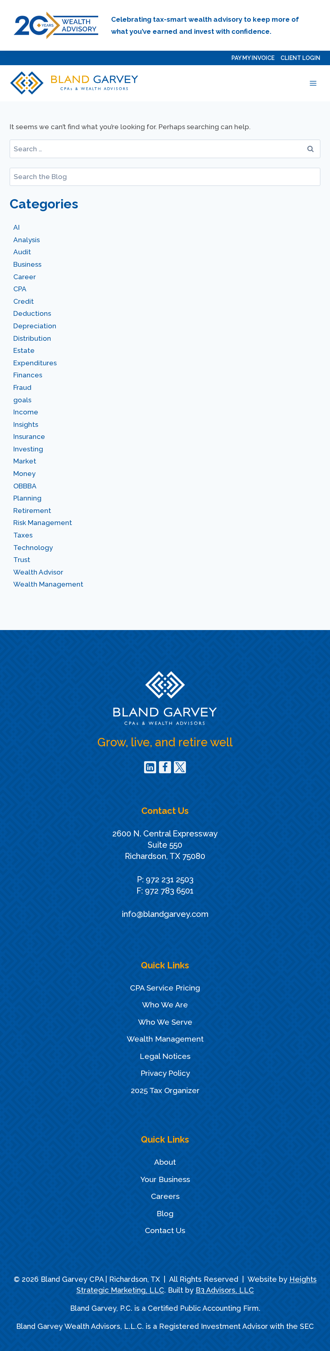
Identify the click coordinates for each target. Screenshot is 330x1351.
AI (16, 227)
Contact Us (165, 1230)
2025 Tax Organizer (165, 1090)
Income (25, 412)
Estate (24, 350)
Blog (165, 1213)
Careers (165, 1196)
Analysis (26, 240)
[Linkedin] (150, 767)
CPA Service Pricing (165, 987)
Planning (27, 498)
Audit (22, 252)
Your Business (165, 1179)
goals (22, 400)
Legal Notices (165, 1056)
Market (24, 461)
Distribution (32, 338)
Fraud (22, 387)
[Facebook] (165, 767)
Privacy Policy (165, 1073)
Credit (23, 301)
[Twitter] (180, 767)
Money (24, 474)
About (165, 1161)
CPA (20, 289)
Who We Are (165, 1004)
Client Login (300, 58)
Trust (21, 560)
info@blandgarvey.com (165, 914)
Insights (25, 424)
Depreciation (34, 326)
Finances (27, 375)
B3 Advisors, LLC (225, 1290)
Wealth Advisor (38, 572)
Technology (33, 548)
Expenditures (35, 363)
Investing (28, 449)
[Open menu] (312, 83)
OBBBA (25, 486)
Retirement (32, 511)
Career (24, 277)
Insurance (29, 436)
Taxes (23, 535)
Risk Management (42, 523)
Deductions (32, 313)
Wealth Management (48, 584)
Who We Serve (165, 1021)
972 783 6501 (169, 891)
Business (27, 264)
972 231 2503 (170, 879)
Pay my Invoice (252, 58)
